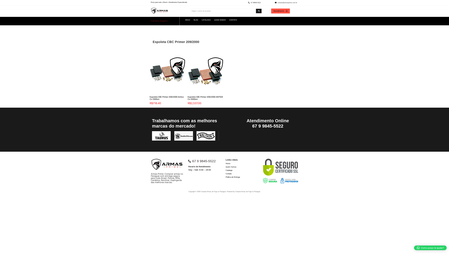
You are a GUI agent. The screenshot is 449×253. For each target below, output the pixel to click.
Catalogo (229, 170)
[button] (430, 248)
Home (228, 163)
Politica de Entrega (233, 177)
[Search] (259, 11)
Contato (229, 174)
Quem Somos (231, 167)
